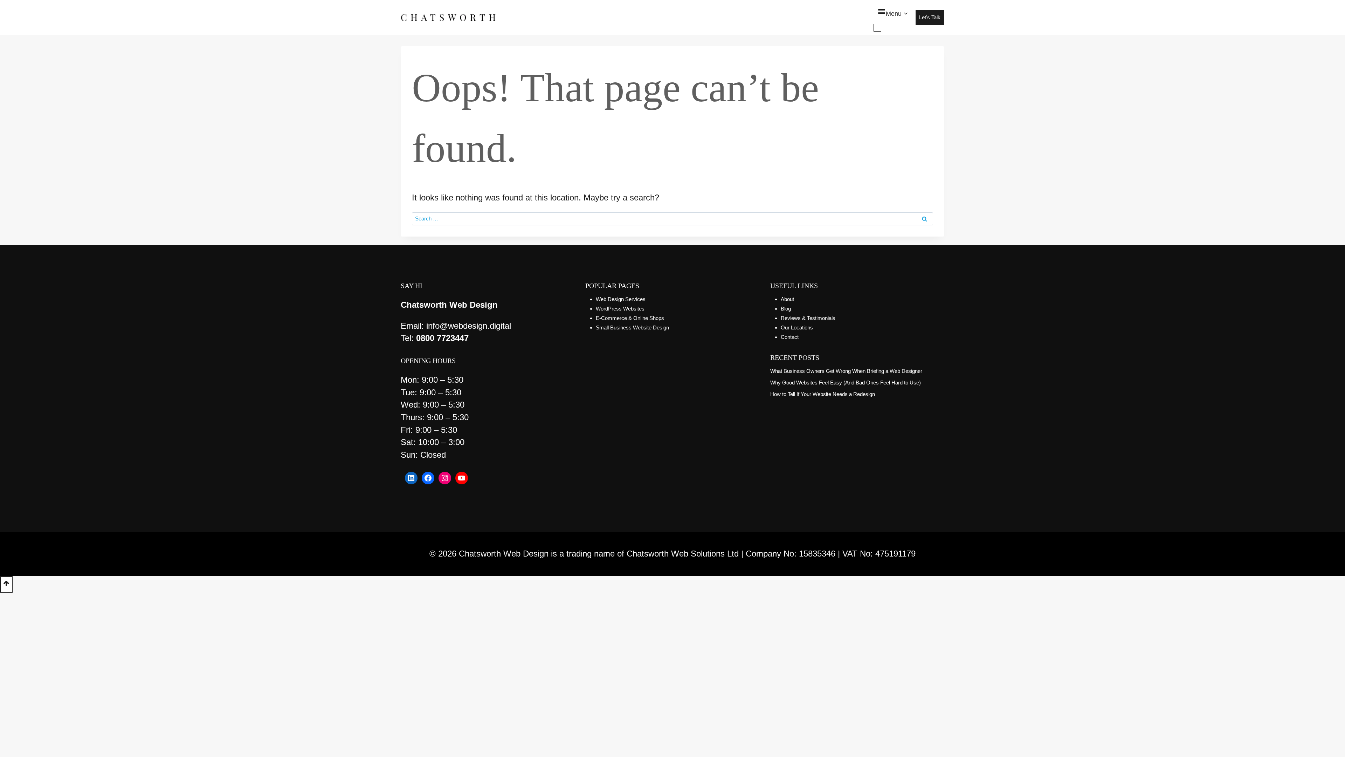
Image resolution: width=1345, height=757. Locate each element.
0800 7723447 (442, 338)
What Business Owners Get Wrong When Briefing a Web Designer (846, 371)
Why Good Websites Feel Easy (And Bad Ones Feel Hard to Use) (845, 383)
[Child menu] (877, 28)
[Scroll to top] (6, 584)
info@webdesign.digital (468, 325)
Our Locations (797, 327)
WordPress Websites (620, 309)
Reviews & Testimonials (808, 318)
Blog (786, 309)
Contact (790, 337)
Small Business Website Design (632, 327)
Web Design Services (621, 299)
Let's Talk (929, 17)
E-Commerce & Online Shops (630, 318)
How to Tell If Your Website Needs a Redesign (822, 394)
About (787, 299)
